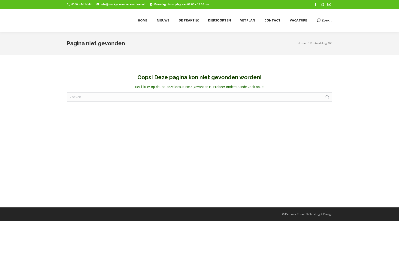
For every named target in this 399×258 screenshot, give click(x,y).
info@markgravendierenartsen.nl (123, 4)
